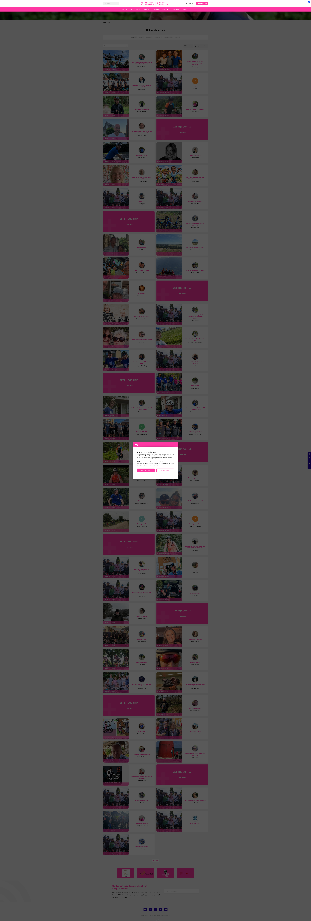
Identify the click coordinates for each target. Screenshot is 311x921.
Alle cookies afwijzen (155, 474)
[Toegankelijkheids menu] (309, 2)
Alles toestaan (145, 470)
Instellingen (165, 470)
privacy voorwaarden (141, 459)
